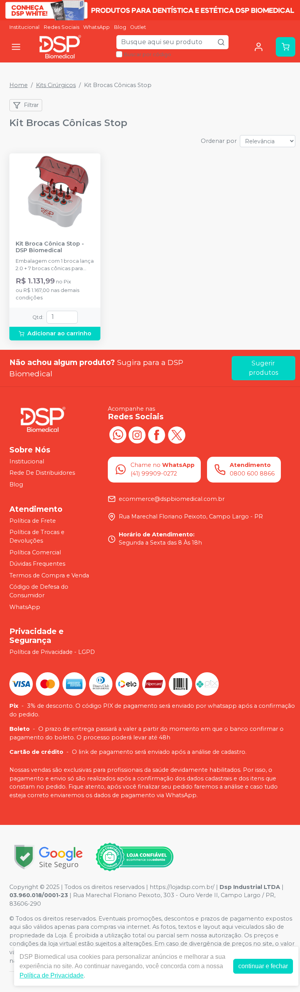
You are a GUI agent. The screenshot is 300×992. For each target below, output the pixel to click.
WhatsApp (96, 27)
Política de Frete (32, 520)
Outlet (138, 27)
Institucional (24, 27)
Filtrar (31, 105)
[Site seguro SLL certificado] (48, 857)
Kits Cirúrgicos (56, 85)
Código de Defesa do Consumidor (38, 591)
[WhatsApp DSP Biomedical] (117, 433)
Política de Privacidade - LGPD (52, 651)
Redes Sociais (61, 27)
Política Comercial (35, 552)
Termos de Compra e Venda (49, 575)
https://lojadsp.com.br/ (182, 886)
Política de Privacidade (52, 975)
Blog (120, 27)
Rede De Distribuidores (42, 473)
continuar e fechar (263, 966)
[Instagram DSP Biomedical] (137, 433)
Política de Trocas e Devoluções (36, 536)
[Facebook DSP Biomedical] (156, 433)
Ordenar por (219, 140)
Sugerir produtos (263, 368)
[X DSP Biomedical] (176, 433)
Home (18, 85)
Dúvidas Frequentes (37, 563)
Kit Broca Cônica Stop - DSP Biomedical (50, 247)
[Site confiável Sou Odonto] (134, 857)
